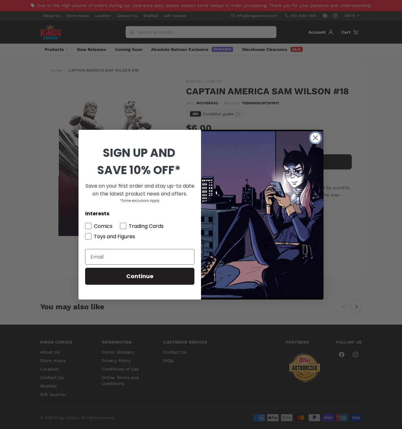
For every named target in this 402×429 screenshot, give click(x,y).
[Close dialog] (315, 137)
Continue (140, 276)
